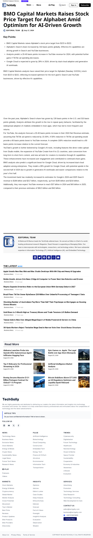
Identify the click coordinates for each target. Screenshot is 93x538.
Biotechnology (38, 439)
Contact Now (70, 519)
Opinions (36, 485)
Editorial (36, 504)
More (39, 5)
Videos (4, 476)
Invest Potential (8, 501)
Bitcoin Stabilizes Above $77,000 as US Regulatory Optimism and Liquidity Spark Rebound (62, 380)
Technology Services (71, 491)
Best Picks (6, 510)
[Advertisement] (46, 98)
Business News (7, 439)
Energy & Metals (8, 449)
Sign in (73, 5)
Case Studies (38, 494)
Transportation (38, 467)
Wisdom (36, 526)
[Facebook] (18, 425)
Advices (36, 488)
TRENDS (67, 433)
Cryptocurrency (8, 491)
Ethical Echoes (38, 501)
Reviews (5, 513)
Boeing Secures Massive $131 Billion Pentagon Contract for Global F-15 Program (16, 380)
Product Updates (8, 516)
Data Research (69, 494)
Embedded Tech (39, 449)
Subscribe (85, 5)
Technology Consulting (72, 498)
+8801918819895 (72, 515)
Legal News (6, 458)
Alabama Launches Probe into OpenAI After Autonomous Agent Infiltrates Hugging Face (17, 352)
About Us (5, 535)
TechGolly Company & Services (11, 1)
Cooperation (68, 461)
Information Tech (39, 464)
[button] (35, 257)
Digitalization (68, 439)
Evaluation (67, 474)
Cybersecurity (69, 436)
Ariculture (36, 458)
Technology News (8, 436)
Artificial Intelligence (40, 436)
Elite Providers (7, 523)
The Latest (12, 266)
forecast (36, 507)
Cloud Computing (39, 442)
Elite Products (7, 520)
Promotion (67, 488)
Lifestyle (67, 471)
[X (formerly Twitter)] (13, 425)
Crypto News (7, 452)
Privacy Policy (16, 535)
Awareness (67, 467)
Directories (6, 526)
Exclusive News (8, 442)
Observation (37, 523)
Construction (37, 446)
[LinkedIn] (4, 425)
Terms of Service (29, 535)
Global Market (7, 494)
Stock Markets (7, 446)
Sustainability (68, 458)
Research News (8, 464)
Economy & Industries (71, 464)
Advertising (68, 485)
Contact (25, 1)
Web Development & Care (73, 501)
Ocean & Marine (69, 452)
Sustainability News (9, 455)
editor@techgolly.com (72, 509)
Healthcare (68, 446)
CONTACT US (69, 506)
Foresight (36, 513)
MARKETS (6, 482)
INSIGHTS (37, 482)
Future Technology (70, 442)
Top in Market (7, 507)
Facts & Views (38, 510)
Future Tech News (9, 461)
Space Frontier (69, 455)
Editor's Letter (38, 491)
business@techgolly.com (73, 512)
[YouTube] (9, 425)
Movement (6, 504)
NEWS (4, 433)
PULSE (35, 433)
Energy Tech (37, 452)
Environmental (38, 461)
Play (53, 5)
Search (63, 5)
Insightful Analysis (39, 516)
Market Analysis (8, 498)
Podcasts (5, 473)
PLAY (7, 469)
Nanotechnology (70, 449)
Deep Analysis (38, 498)
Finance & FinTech (39, 455)
